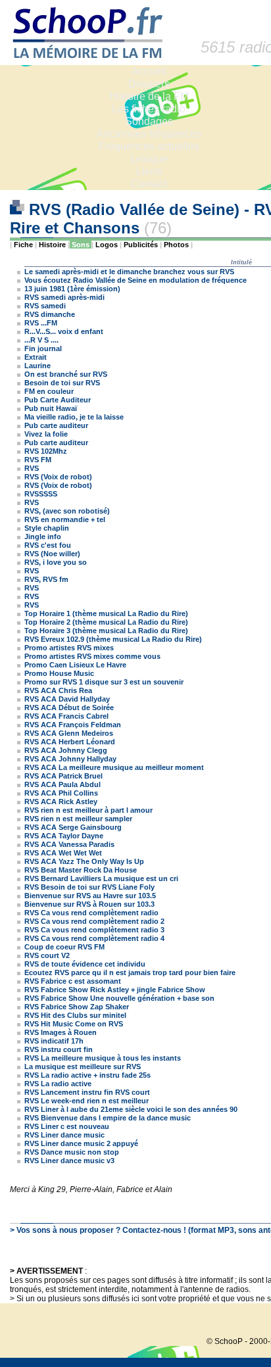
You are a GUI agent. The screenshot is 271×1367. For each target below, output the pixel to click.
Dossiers (149, 83)
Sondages (149, 121)
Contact (149, 183)
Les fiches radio (148, 108)
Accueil (149, 71)
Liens (149, 171)
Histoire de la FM (149, 96)
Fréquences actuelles (149, 146)
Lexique (149, 158)
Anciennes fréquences (149, 133)
